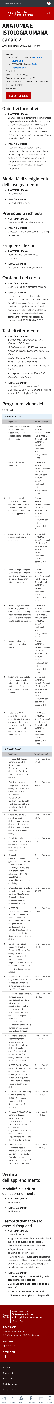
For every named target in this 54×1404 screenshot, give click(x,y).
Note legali (8, 1373)
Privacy (6, 1367)
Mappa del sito (9, 1389)
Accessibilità (8, 1378)
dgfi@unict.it (9, 1345)
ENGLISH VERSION (18, 96)
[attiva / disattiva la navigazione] (5, 13)
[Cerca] (49, 13)
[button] (20, 3)
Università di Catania (11, 3)
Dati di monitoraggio (12, 1384)
